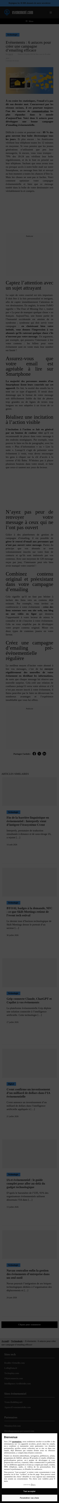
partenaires (16, 1441)
